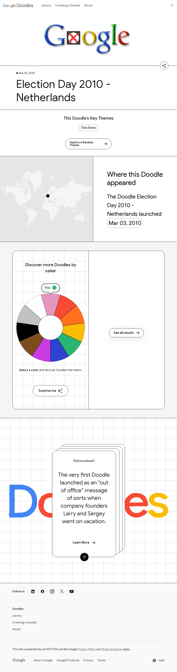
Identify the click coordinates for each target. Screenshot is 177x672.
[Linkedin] (33, 591)
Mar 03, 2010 (125, 223)
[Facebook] (42, 591)
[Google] (18, 660)
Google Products (68, 660)
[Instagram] (52, 591)
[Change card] (84, 557)
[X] (62, 591)
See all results (124, 333)
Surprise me (47, 391)
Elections (88, 128)
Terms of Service (112, 649)
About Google (43, 660)
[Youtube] (71, 591)
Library (46, 5)
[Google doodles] (18, 5)
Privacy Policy (87, 649)
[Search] (172, 5)
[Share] (164, 66)
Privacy (88, 660)
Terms (101, 660)
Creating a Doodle (67, 5)
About (88, 5)
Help (161, 660)
